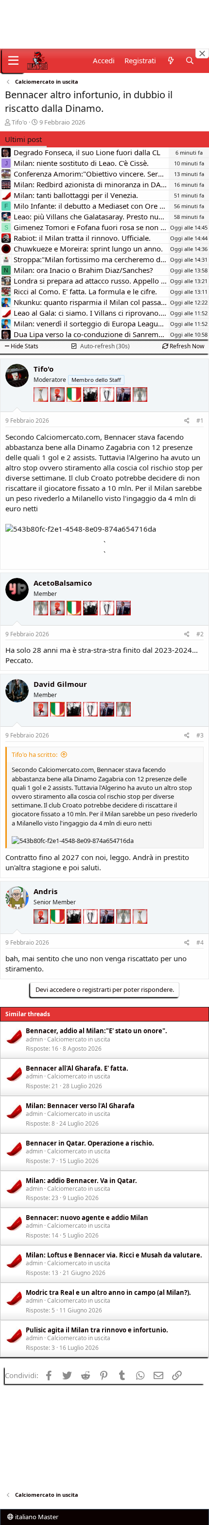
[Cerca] (189, 61)
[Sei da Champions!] (108, 409)
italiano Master (36, 1516)
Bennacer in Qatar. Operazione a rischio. (90, 1143)
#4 (200, 942)
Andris (45, 891)
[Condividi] (187, 421)
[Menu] (13, 61)
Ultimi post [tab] (23, 139)
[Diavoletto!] (58, 409)
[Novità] (170, 61)
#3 (200, 735)
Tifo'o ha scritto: (34, 754)
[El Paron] (91, 409)
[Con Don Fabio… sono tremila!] (124, 409)
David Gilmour (60, 684)
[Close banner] (202, 53)
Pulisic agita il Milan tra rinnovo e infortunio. (97, 1330)
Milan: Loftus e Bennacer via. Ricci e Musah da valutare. (114, 1255)
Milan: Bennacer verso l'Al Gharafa (80, 1105)
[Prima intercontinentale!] (42, 409)
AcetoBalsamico (63, 583)
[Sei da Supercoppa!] (140, 409)
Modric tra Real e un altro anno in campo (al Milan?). (108, 1292)
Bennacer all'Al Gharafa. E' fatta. (77, 1068)
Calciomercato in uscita (78, 1039)
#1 (200, 420)
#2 (200, 634)
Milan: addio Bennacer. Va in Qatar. (81, 1180)
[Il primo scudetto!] (75, 409)
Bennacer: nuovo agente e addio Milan (87, 1217)
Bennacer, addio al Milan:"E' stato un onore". (96, 1030)
